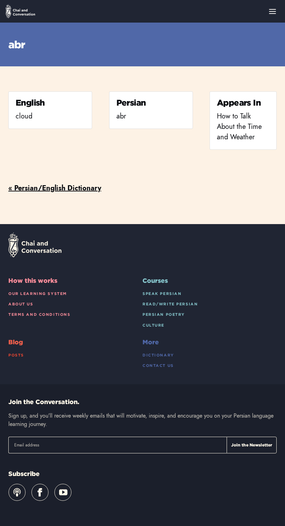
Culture (153, 325)
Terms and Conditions (39, 314)
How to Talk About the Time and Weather (239, 126)
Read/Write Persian (170, 304)
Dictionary (158, 355)
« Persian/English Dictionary (54, 188)
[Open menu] (272, 11)
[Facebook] (40, 492)
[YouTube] (63, 492)
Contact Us (158, 365)
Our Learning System (37, 293)
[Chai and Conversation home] (20, 11)
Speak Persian (161, 293)
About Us (20, 304)
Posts (16, 355)
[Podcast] (17, 492)
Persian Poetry (163, 314)
